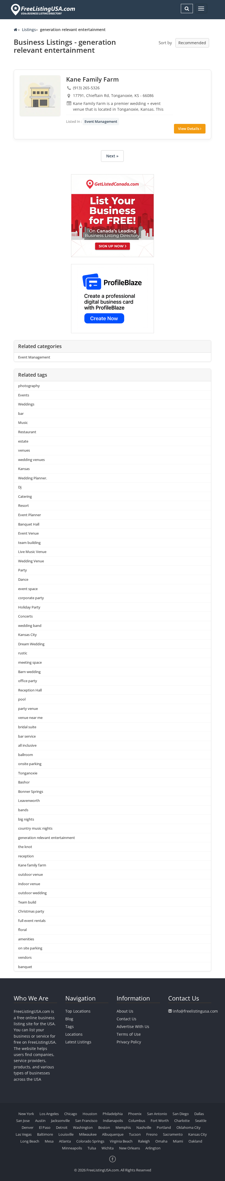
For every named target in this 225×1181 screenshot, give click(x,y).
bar (21, 413)
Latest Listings (78, 1041)
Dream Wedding (31, 643)
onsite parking (29, 763)
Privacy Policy (129, 1041)
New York (26, 1113)
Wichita (108, 1148)
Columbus (136, 1120)
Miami (178, 1141)
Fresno (152, 1134)
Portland (164, 1127)
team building (29, 542)
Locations (74, 1034)
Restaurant (27, 431)
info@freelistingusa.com (195, 1011)
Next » (112, 156)
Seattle (200, 1120)
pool (22, 699)
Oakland (195, 1141)
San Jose (23, 1120)
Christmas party (31, 911)
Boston (104, 1127)
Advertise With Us (133, 1026)
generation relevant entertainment (46, 837)
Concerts (25, 616)
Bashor (24, 782)
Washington (83, 1127)
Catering (25, 496)
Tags (69, 1026)
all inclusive (27, 745)
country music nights (35, 828)
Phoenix (135, 1113)
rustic (22, 653)
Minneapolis (72, 1148)
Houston (90, 1113)
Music (23, 422)
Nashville (143, 1127)
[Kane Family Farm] (40, 96)
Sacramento (173, 1134)
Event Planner (29, 514)
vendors (25, 957)
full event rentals (32, 920)
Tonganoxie (27, 773)
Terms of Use (129, 1034)
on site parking (30, 948)
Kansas (24, 468)
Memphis (123, 1127)
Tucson (135, 1134)
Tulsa (92, 1148)
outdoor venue (30, 874)
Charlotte (182, 1120)
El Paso (44, 1127)
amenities (26, 939)
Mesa (49, 1141)
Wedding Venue (31, 560)
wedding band (29, 625)
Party (22, 570)
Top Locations (78, 1011)
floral (22, 929)
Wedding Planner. (32, 478)
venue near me (30, 717)
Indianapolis (113, 1120)
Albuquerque (112, 1134)
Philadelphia (113, 1113)
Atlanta (65, 1141)
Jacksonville (60, 1120)
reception (26, 856)
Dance (23, 579)
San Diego (181, 1113)
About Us (125, 1011)
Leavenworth (29, 800)
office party (27, 680)
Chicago (70, 1113)
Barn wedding (29, 671)
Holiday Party (29, 607)
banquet (25, 966)
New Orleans (129, 1148)
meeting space (30, 662)
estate (23, 441)
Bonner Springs (30, 791)
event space (28, 588)
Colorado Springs (90, 1141)
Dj (19, 487)
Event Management (101, 121)
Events (23, 395)
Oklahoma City (188, 1127)
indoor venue (29, 883)
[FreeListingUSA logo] (42, 9)
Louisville (66, 1134)
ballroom (25, 754)
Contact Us (126, 1018)
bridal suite (27, 726)
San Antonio (157, 1113)
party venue (28, 708)
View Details (189, 128)
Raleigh (144, 1141)
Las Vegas (24, 1134)
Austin (40, 1120)
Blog (69, 1018)
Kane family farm (32, 865)
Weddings (26, 404)
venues (24, 450)
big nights (26, 819)
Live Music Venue (32, 551)
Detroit (62, 1127)
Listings (29, 29)
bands (23, 809)
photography (29, 385)
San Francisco (86, 1120)
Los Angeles (49, 1113)
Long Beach (29, 1141)
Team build (27, 902)
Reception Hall (30, 690)
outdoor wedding (32, 892)
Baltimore (45, 1134)
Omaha (161, 1141)
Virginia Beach (121, 1141)
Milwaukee (88, 1134)
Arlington (153, 1148)
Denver (27, 1127)
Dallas (199, 1113)
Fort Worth (160, 1120)
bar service (27, 736)
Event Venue (28, 533)
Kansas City (27, 634)
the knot (25, 846)
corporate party (31, 597)
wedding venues (31, 459)
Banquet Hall (28, 524)
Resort (23, 505)
